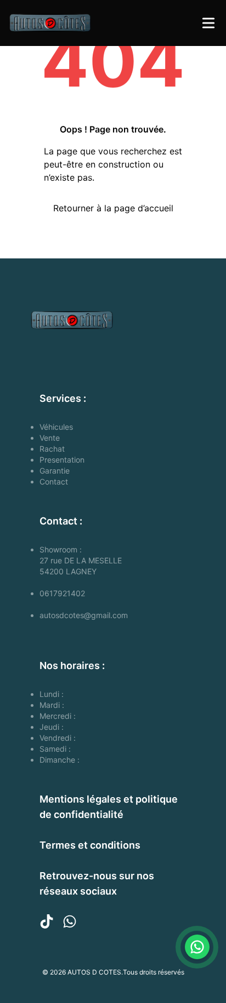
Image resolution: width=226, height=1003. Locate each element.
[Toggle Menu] (208, 23)
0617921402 (62, 593)
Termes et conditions (89, 845)
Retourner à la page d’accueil (113, 208)
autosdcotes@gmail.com (83, 615)
